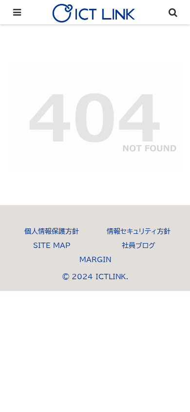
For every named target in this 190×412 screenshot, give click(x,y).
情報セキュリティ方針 (139, 231)
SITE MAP (51, 245)
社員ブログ (138, 245)
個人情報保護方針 (51, 231)
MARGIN (95, 259)
